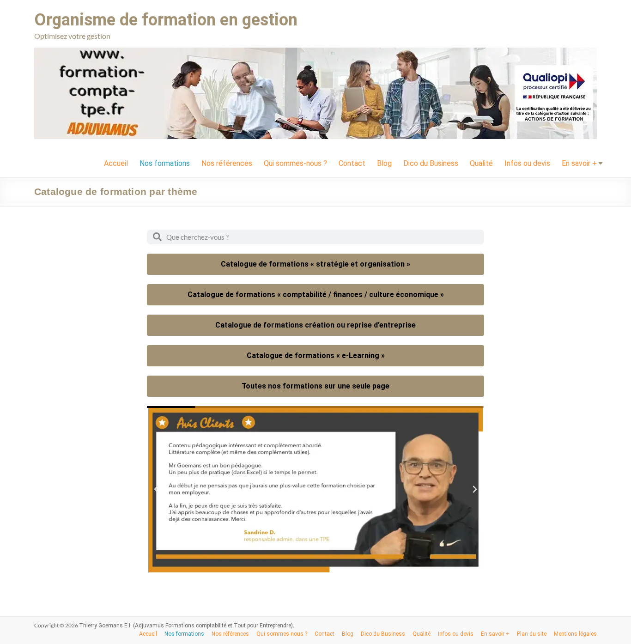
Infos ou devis (527, 163)
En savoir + (579, 163)
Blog (384, 163)
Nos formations (165, 163)
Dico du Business (430, 163)
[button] (156, 489)
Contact (352, 163)
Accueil (116, 163)
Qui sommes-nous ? (295, 163)
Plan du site (531, 634)
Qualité (481, 163)
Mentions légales (575, 634)
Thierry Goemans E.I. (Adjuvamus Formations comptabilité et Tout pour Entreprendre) (186, 625)
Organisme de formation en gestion (165, 20)
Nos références (226, 163)
